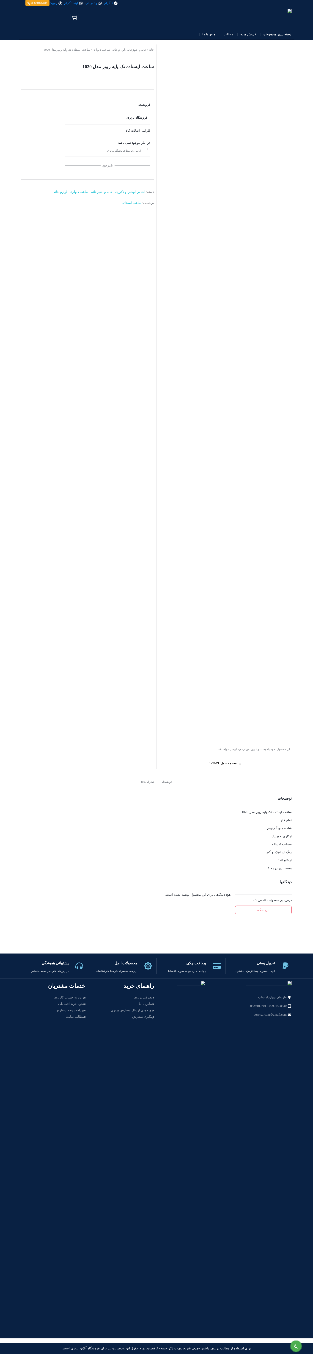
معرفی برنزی (143, 997)
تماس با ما (146, 1004)
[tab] (166, 781)
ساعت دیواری (101, 49)
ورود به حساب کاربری (69, 997)
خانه (151, 49)
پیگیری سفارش (142, 1016)
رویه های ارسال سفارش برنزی (132, 1010)
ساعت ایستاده (131, 203)
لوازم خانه (118, 49)
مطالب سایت (75, 1016)
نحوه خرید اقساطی (71, 1004)
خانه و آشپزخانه (136, 49)
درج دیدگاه (263, 910)
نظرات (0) (147, 782)
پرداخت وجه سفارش (70, 1010)
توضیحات (166, 782)
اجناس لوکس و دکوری (130, 192)
